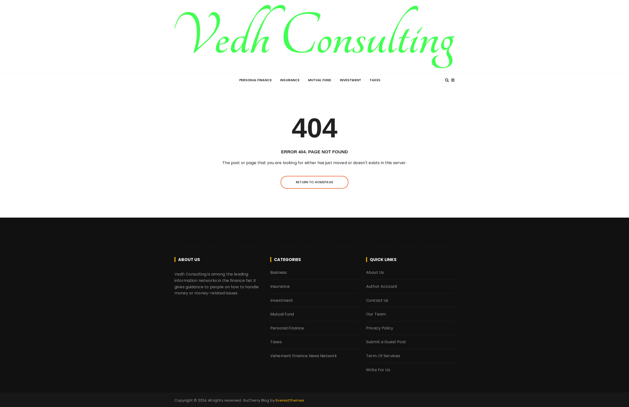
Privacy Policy (379, 328)
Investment (350, 80)
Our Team (376, 314)
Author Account (381, 286)
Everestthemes (290, 400)
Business (278, 272)
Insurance (290, 80)
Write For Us (378, 370)
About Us (375, 272)
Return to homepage (314, 182)
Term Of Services (383, 356)
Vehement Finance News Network (303, 356)
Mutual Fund (319, 80)
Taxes (375, 80)
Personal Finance (255, 80)
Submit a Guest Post (386, 342)
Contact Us (377, 300)
